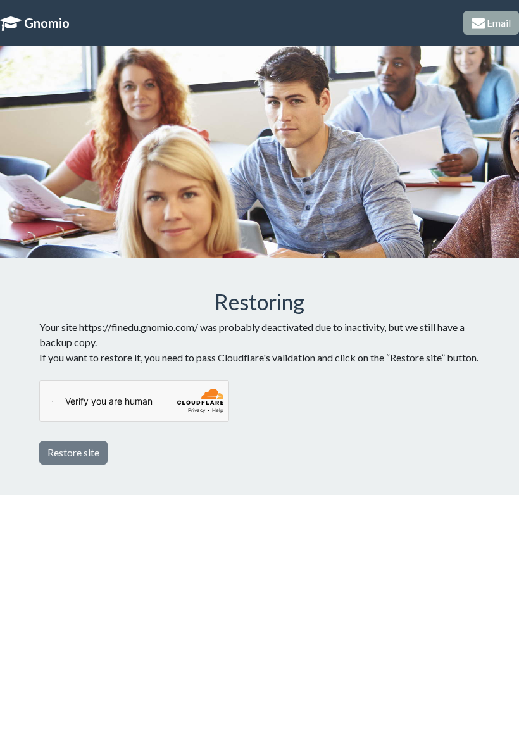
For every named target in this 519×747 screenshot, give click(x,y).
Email (498, 22)
